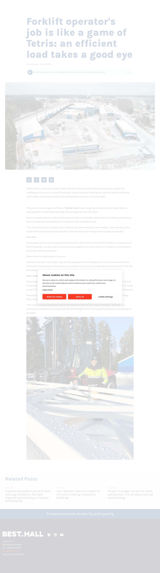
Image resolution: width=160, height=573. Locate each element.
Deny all (80, 296)
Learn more (47, 289)
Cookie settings (105, 296)
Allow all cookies (54, 296)
